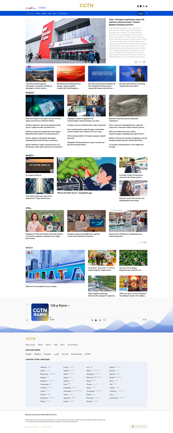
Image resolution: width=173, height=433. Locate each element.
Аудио (141, 13)
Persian (91, 384)
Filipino (45, 401)
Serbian (115, 367)
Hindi (67, 384)
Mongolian (93, 374)
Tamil (113, 381)
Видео (29, 155)
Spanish (115, 374)
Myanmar (94, 377)
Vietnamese (117, 398)
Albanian (45, 367)
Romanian (93, 398)
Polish (90, 388)
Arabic (45, 371)
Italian (68, 394)
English (28, 354)
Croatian (46, 388)
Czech (45, 391)
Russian (92, 401)
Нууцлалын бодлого (31, 427)
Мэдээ (40, 344)
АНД (28, 208)
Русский (65, 354)
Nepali (90, 381)
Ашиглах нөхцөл (47, 427)
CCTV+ (88, 354)
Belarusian (48, 374)
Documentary (76, 354)
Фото (29, 247)
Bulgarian (47, 381)
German (69, 371)
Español (37, 354)
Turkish (115, 388)
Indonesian (72, 391)
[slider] (50, 317)
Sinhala (115, 371)
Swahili (115, 377)
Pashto (90, 394)
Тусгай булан (73, 344)
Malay (93, 371)
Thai (113, 384)
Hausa (68, 377)
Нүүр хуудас (30, 344)
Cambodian (46, 384)
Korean (68, 401)
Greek (68, 374)
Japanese (69, 398)
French (68, 367)
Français (47, 354)
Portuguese (93, 391)
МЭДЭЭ (29, 92)
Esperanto (47, 398)
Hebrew (68, 381)
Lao (89, 367)
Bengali (44, 377)
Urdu (113, 394)
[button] (136, 62)
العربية (56, 354)
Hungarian (69, 388)
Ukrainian (117, 391)
